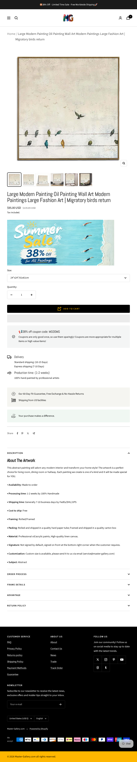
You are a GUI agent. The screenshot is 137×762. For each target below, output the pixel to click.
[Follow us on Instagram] (106, 660)
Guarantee (12, 674)
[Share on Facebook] (17, 433)
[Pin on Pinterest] (22, 433)
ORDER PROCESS (17, 574)
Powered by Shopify (39, 728)
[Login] (120, 17)
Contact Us (56, 649)
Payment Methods (16, 668)
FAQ (9, 642)
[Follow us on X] (98, 660)
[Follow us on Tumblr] (106, 668)
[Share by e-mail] (34, 433)
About (53, 642)
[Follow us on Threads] (98, 668)
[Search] (16, 18)
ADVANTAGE (14, 595)
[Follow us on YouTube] (122, 660)
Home (11, 34)
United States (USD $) (19, 718)
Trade (53, 661)
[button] (68, 318)
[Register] (60, 704)
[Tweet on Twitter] (27, 433)
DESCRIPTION (15, 453)
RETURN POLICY (16, 605)
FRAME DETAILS (16, 584)
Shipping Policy (15, 661)
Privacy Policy (14, 649)
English (39, 718)
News (53, 655)
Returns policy (14, 655)
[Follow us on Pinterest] (114, 660)
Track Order (56, 668)
